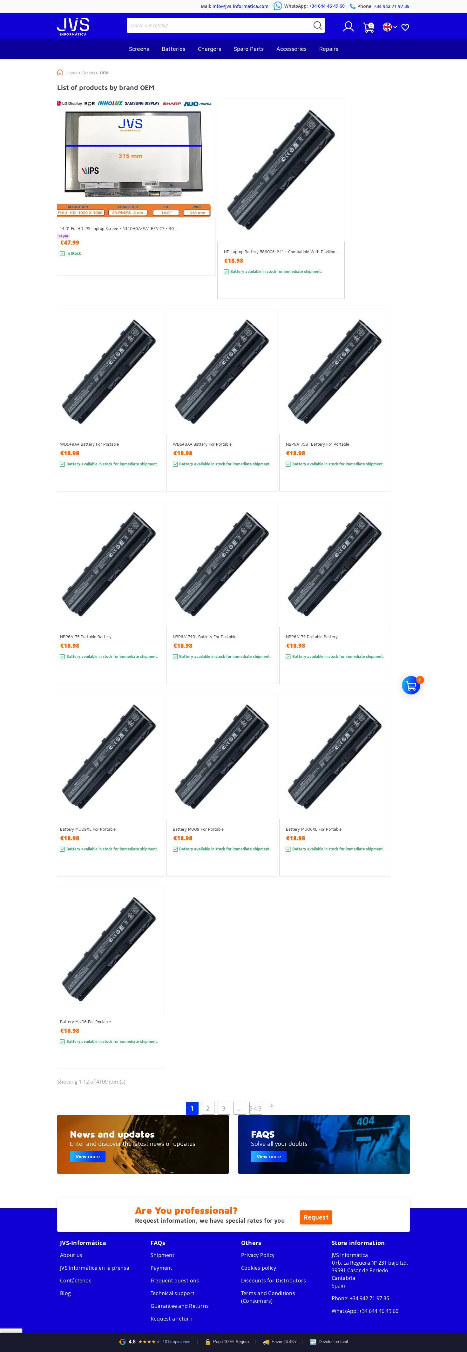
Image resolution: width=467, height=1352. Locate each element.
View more (88, 1156)
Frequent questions (175, 1280)
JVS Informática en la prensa (94, 1267)
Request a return (172, 1318)
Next (271, 1106)
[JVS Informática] (73, 34)
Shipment (162, 1255)
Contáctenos (75, 1280)
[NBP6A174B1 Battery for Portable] (266, 604)
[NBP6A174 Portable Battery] (379, 604)
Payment (162, 1267)
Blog (65, 1293)
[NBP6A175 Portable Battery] (153, 604)
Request (315, 1217)
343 (255, 1108)
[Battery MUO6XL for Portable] (379, 796)
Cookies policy (258, 1267)
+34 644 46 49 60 (378, 1311)
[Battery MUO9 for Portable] (266, 796)
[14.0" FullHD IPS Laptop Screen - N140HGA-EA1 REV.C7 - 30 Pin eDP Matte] (204, 198)
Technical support (172, 1293)
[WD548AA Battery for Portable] (266, 411)
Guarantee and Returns (180, 1305)
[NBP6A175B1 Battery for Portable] (379, 411)
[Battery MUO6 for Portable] (153, 989)
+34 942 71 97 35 (369, 1298)
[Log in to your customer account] (348, 29)
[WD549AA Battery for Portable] (153, 411)
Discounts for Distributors (273, 1280)
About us (71, 1255)
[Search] (318, 25)
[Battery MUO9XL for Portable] (153, 796)
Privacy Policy (258, 1255)
